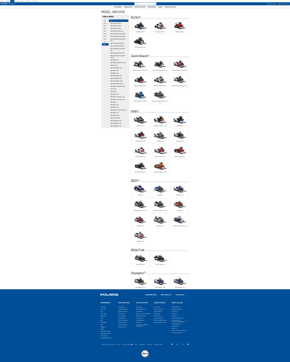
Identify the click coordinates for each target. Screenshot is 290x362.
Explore (160, 6)
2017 (104, 41)
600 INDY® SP (114, 104)
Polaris (2, 1)
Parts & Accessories (140, 6)
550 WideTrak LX (115, 115)
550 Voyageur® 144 (115, 125)
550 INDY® (113, 91)
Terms (136, 344)
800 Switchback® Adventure (118, 36)
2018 (104, 39)
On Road (17, 1)
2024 (104, 23)
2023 (104, 26)
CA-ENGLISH (180, 295)
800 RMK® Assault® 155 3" (117, 86)
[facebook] (171, 344)
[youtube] (188, 344)
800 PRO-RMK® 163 (116, 78)
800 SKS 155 (114, 65)
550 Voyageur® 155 (115, 123)
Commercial (28, 1)
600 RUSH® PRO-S (115, 23)
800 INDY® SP (114, 112)
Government (35, 1)
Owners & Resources (170, 6)
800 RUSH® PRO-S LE (116, 31)
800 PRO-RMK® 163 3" (116, 83)
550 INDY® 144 (114, 94)
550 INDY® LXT (114, 107)
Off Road (7, 1)
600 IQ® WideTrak (115, 118)
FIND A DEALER (166, 295)
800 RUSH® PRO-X (115, 28)
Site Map (113, 344)
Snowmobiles (118, 6)
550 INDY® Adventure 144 (117, 97)
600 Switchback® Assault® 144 (117, 39)
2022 (104, 28)
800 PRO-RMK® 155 (116, 68)
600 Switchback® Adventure (118, 33)
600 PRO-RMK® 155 (116, 75)
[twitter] (182, 344)
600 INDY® (113, 102)
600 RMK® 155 (114, 70)
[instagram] (177, 344)
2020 (104, 33)
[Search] (154, 3)
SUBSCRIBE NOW (151, 295)
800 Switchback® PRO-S (117, 43)
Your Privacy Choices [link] (126, 344)
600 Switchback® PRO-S (117, 46)
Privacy (118, 344)
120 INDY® (113, 89)
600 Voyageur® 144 (115, 120)
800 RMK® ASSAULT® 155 (117, 62)
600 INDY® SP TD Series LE (118, 110)
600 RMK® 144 (114, 60)
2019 (104, 36)
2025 (104, 20)
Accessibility (142, 344)
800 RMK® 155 (114, 73)
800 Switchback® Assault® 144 (117, 49)
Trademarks (149, 344)
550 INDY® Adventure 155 (117, 99)
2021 (104, 31)
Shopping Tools (128, 6)
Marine (22, 1)
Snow (12, 1)
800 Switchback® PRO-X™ (117, 53)
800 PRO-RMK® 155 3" (116, 81)
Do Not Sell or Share (158, 344)
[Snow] (8, 4)
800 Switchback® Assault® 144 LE (117, 56)
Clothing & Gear (152, 6)
